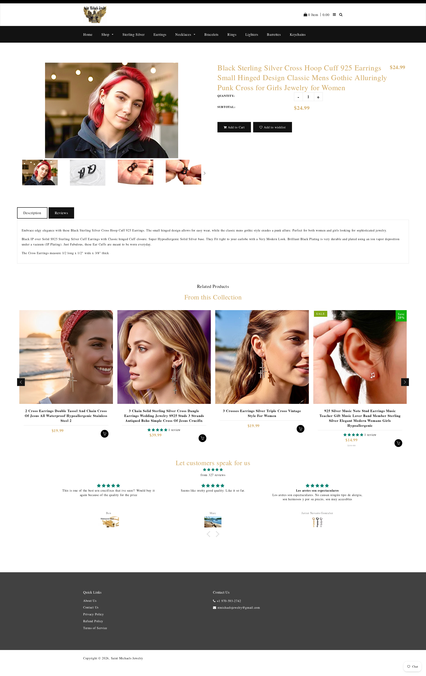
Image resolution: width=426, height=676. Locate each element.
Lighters (251, 34)
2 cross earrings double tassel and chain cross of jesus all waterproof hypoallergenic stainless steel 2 (66, 415)
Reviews (61, 212)
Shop (105, 34)
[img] (213, 469)
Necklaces (183, 34)
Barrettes (274, 34)
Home (88, 34)
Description (32, 212)
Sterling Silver (133, 34)
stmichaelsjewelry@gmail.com (238, 607)
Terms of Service (95, 628)
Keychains (298, 34)
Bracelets (211, 34)
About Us (90, 600)
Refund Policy (93, 621)
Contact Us (91, 607)
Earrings (160, 34)
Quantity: (226, 96)
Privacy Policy (93, 614)
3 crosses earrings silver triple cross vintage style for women (262, 413)
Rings (232, 34)
